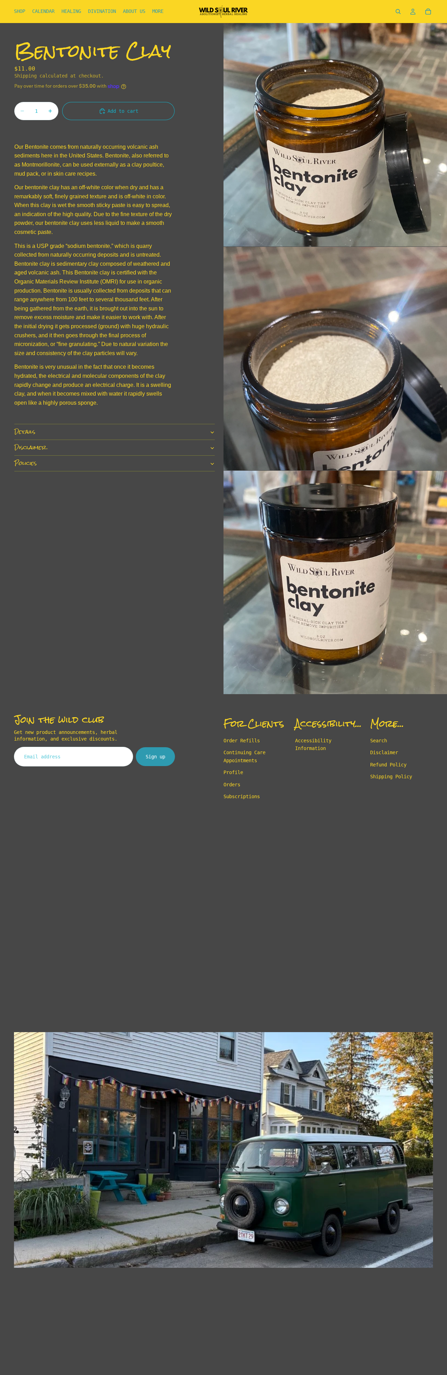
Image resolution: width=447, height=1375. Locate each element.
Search (378, 740)
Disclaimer (30, 448)
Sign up (155, 756)
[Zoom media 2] (335, 358)
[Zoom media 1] (335, 135)
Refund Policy (388, 764)
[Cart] (428, 11)
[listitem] (158, 11)
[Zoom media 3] (335, 582)
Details (24, 432)
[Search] (398, 11)
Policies (25, 463)
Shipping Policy (391, 777)
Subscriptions (242, 796)
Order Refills (242, 740)
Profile (233, 772)
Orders (232, 784)
